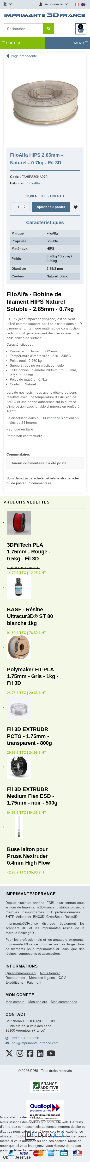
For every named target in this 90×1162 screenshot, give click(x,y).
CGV (62, 978)
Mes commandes (64, 1002)
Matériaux (20, 248)
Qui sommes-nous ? (21, 973)
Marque (18, 233)
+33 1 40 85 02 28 (23, 1038)
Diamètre (19, 268)
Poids (16, 259)
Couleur (18, 276)
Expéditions (14, 982)
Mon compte (15, 1002)
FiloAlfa (34, 183)
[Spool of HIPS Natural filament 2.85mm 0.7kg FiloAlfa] (45, 102)
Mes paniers (37, 1002)
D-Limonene (51, 418)
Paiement (34, 982)
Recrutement (15, 978)
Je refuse (23, 1157)
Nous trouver (50, 973)
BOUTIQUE (14, 43)
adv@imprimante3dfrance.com (34, 1043)
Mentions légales (42, 978)
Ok (5, 1157)
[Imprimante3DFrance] (45, 15)
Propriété (19, 241)
